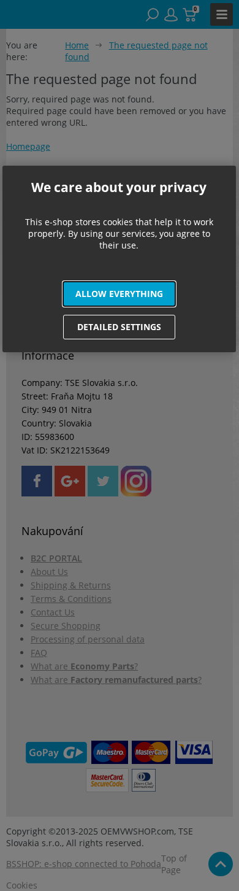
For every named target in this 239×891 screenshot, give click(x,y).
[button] (119, 294)
